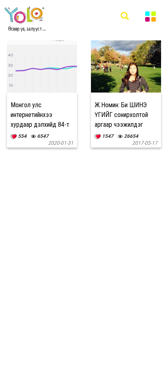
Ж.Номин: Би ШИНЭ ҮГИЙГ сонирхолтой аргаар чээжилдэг (121, 114)
